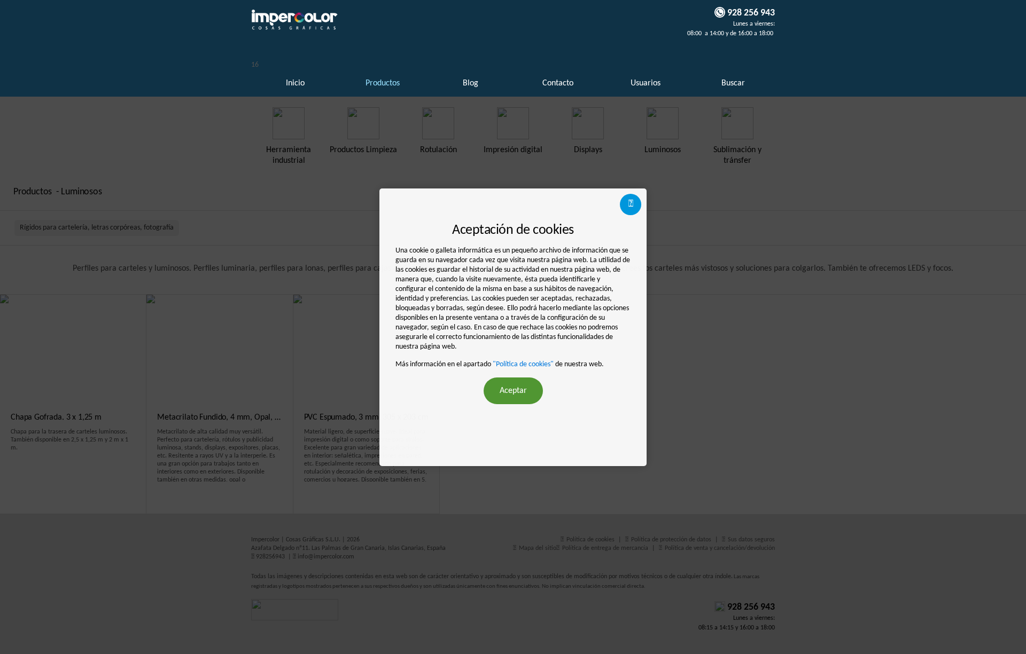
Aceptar (513, 391)
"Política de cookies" (523, 364)
